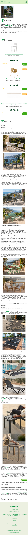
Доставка (14, 518)
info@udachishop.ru (14, 511)
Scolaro (6, 493)
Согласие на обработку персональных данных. (14, 530)
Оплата (14, 520)
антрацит (3, 398)
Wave (7, 311)
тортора (3, 400)
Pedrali (2, 493)
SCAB (19, 492)
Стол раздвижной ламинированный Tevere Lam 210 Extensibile (14, 104)
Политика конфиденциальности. (14, 532)
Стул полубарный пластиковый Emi (14, 54)
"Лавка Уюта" (9, 25)
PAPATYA (7, 473)
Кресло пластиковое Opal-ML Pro (14, 78)
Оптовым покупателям (14, 523)
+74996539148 (14, 509)
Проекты (14, 525)
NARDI (25, 492)
